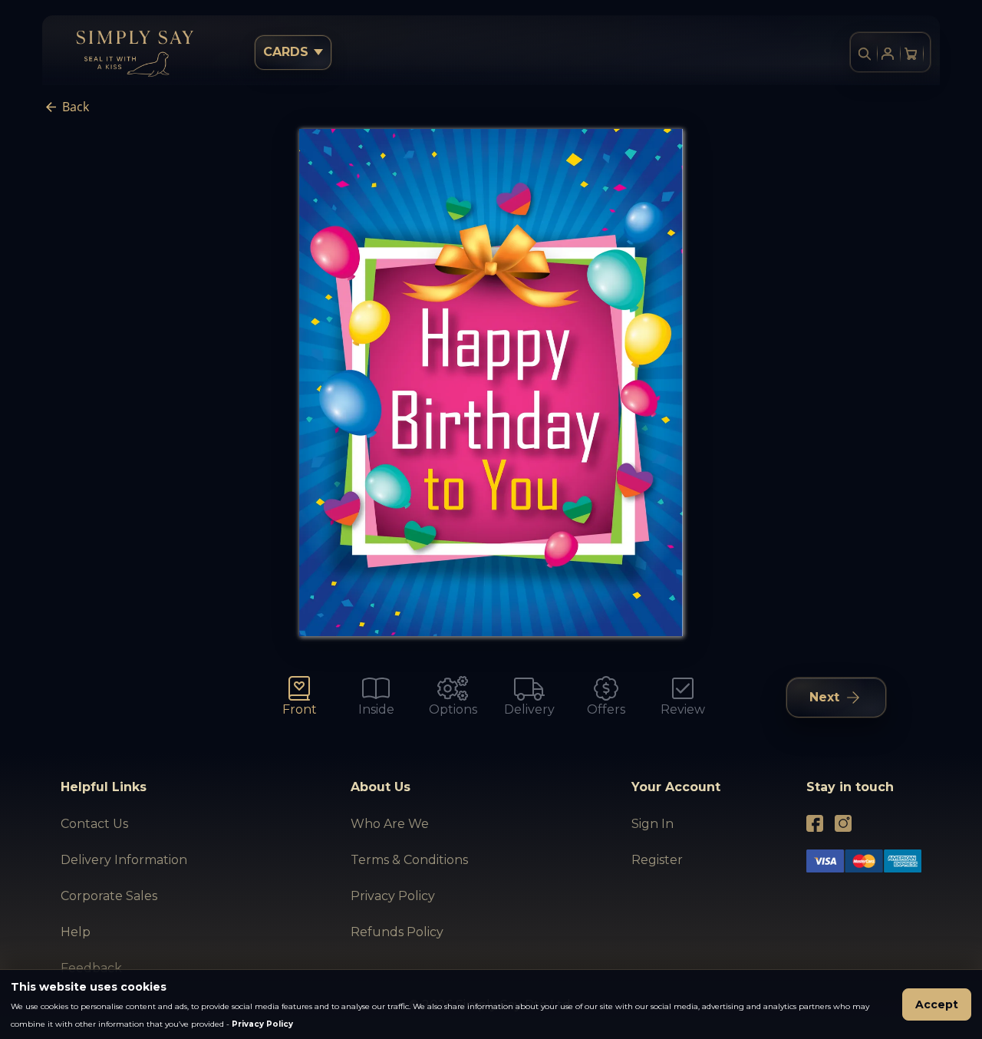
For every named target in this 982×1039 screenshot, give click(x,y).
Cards (285, 52)
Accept (936, 1004)
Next (824, 697)
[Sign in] (887, 54)
